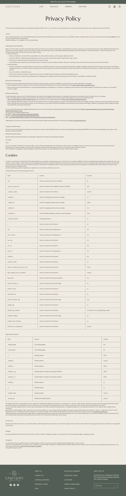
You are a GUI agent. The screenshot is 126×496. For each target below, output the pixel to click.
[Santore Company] (13, 7)
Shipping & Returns (42, 480)
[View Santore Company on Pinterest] (14, 485)
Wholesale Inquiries (72, 471)
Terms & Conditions (72, 484)
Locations (68, 480)
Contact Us (39, 475)
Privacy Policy (69, 488)
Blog (37, 488)
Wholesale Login (70, 475)
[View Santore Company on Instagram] (18, 485)
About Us (38, 471)
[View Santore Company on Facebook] (11, 485)
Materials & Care (41, 484)
